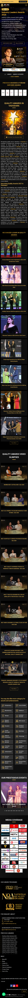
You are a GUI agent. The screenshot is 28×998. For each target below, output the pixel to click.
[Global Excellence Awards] (14, 888)
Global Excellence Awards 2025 (9, 938)
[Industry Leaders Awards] (14, 906)
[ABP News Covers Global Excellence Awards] (14, 826)
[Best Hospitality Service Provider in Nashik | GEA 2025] (14, 527)
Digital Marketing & (9, 996)
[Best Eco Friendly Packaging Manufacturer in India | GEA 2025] (14, 499)
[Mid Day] (5, 830)
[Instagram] (14, 986)
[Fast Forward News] (23, 866)
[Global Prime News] (5, 862)
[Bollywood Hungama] (14, 858)
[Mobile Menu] (26, 5)
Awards (9, 74)
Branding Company (18, 996)
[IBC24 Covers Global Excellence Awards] (23, 842)
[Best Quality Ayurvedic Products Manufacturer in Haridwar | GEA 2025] (14, 555)
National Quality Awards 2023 (14, 805)
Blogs (3, 961)
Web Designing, (21, 994)
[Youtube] (17, 986)
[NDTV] (14, 834)
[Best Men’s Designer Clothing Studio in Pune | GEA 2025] (14, 611)
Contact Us (4, 963)
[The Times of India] (23, 830)
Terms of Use (5, 965)
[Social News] (10, 870)
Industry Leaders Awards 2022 (9, 950)
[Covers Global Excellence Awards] (5, 834)
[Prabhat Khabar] (5, 858)
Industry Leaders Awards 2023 (9, 944)
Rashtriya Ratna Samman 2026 (9, 936)
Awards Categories (18, 74)
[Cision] (23, 862)
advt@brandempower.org (10, 929)
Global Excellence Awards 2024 (9, 942)
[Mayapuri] (23, 858)
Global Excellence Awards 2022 (9, 952)
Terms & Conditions (6, 967)
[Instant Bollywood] (14, 866)
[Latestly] (5, 850)
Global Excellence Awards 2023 (9, 948)
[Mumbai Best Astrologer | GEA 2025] (14, 473)
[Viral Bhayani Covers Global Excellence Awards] (5, 846)
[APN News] (14, 850)
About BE (4, 959)
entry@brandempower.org (10, 923)
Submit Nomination (23, 1)
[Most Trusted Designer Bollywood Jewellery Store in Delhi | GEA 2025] (14, 583)
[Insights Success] (5, 866)
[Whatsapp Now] (3, 994)
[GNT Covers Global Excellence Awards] (23, 826)
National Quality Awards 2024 (9, 940)
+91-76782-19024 (8, 921)
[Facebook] (11, 986)
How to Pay (5, 971)
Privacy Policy (5, 969)
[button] (5, 810)
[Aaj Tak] (14, 862)
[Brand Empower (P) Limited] (5, 5)
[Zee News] (14, 830)
